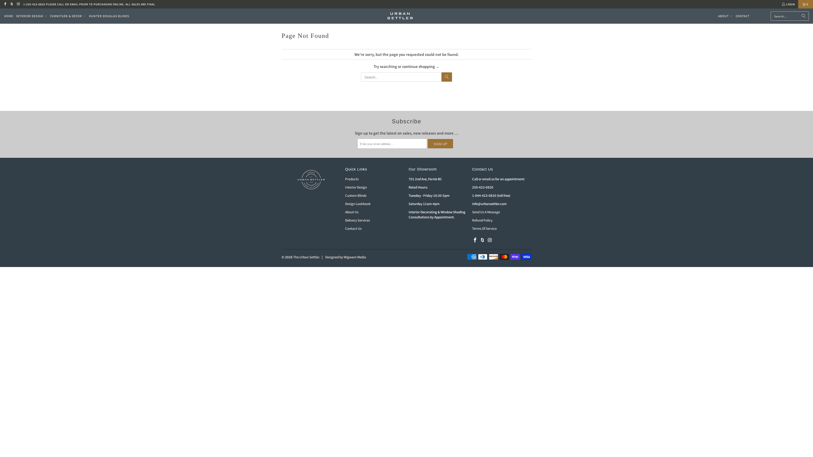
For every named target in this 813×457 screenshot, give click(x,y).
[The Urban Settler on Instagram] (18, 4)
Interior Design (356, 187)
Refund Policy (482, 220)
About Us (351, 212)
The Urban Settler (306, 257)
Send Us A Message (486, 212)
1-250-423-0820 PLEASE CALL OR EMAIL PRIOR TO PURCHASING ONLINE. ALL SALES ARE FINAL (89, 4)
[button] (31, 16)
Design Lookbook (358, 203)
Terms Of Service (484, 228)
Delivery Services (357, 220)
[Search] (803, 16)
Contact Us (353, 228)
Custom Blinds (355, 195)
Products (352, 179)
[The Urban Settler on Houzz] (11, 4)
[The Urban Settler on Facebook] (5, 4)
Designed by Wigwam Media (345, 257)
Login (790, 4)
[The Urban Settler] (400, 16)
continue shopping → (420, 66)
